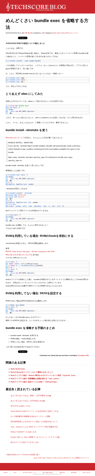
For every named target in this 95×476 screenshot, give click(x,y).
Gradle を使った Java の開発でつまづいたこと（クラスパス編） (36, 437)
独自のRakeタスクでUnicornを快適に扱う (23, 455)
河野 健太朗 (28, 33)
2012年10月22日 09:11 (13, 33)
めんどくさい (74, 33)
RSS (15, 472)
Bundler (53, 33)
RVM (67, 33)
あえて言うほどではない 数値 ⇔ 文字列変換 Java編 (31, 396)
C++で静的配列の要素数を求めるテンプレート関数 (30, 416)
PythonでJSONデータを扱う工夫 (23, 432)
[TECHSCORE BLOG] (36, 10)
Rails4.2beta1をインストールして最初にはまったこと (32, 372)
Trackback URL (83, 355)
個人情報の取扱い (48, 472)
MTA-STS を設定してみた (21, 406)
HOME (5, 472)
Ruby (63, 33)
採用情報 (73, 472)
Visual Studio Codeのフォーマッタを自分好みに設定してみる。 (35, 411)
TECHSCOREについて (30, 472)
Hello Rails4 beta (18, 369)
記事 (43, 33)
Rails (58, 33)
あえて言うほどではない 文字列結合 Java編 (28, 401)
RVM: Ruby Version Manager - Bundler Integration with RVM (31, 251)
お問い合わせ (86, 472)
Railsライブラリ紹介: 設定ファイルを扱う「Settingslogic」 (34, 382)
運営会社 (62, 472)
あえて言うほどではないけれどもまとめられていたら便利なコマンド (61, 458)
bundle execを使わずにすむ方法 (19, 255)
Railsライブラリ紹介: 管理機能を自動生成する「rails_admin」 (35, 379)
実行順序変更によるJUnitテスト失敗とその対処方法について (34, 422)
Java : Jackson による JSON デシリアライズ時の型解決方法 (34, 427)
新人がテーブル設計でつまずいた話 (24, 442)
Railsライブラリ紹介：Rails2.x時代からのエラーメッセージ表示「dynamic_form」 (44, 375)
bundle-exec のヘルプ (15, 138)
